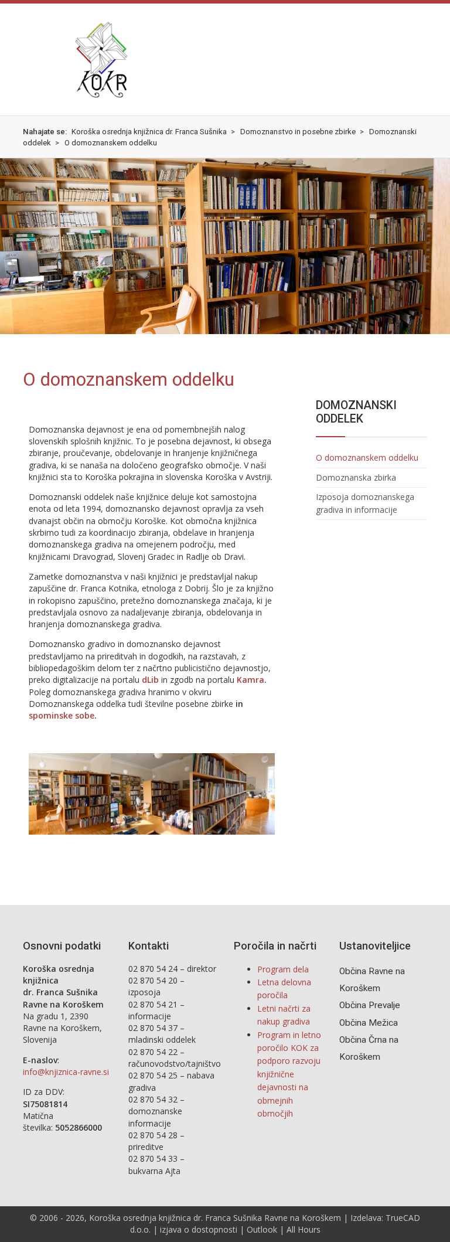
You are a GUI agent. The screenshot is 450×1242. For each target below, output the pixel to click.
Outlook (262, 1229)
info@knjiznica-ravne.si (66, 1071)
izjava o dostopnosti (198, 1229)
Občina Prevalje (369, 1005)
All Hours (304, 1229)
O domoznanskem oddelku (367, 457)
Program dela (283, 969)
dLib (150, 679)
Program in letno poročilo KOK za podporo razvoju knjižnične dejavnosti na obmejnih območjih (289, 1074)
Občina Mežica (368, 1023)
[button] (31, 59)
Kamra (250, 679)
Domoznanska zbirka (356, 477)
